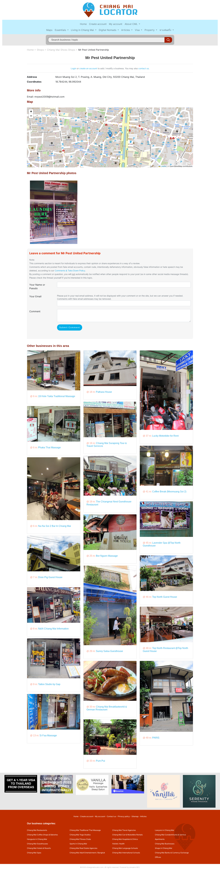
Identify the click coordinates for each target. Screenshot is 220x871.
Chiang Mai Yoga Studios (80, 835)
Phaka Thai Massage (49, 447)
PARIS (155, 737)
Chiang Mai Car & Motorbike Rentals (127, 835)
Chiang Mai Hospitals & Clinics (125, 839)
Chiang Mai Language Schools (125, 848)
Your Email (35, 296)
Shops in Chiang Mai (163, 848)
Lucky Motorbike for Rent (165, 436)
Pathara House (104, 392)
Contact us (111, 816)
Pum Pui (100, 761)
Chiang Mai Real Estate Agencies (83, 848)
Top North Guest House (164, 597)
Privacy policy (124, 816)
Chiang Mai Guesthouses (37, 844)
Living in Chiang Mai (83, 29)
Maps (49, 29)
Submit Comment (69, 327)
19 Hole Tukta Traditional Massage (56, 396)
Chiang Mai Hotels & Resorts (39, 848)
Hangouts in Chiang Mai (37, 839)
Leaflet (163, 166)
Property (150, 29)
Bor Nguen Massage (107, 556)
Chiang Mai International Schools (126, 853)
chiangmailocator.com (95, 867)
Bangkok (101, 853)
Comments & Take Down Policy (70, 270)
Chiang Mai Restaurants (37, 830)
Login (73, 68)
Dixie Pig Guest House (50, 577)
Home (83, 23)
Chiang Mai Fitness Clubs (80, 839)
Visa (137, 29)
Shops (40, 49)
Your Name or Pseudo (37, 286)
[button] (110, 134)
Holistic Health (118, 844)
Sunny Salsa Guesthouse (109, 651)
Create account (98, 23)
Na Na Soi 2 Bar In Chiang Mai (54, 526)
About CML (131, 23)
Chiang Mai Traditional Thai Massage (85, 830)
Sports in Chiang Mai (78, 844)
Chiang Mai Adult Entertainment (83, 853)
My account (115, 23)
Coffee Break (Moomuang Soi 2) (169, 491)
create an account (88, 68)
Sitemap (135, 816)
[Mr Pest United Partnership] (53, 212)
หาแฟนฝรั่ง (166, 29)
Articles (126, 29)
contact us (143, 68)
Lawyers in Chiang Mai (164, 830)
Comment (34, 311)
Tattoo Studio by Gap (49, 684)
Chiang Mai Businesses (164, 844)
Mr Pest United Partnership (93, 49)
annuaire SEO (134, 867)
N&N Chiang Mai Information (53, 628)
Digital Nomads (108, 29)
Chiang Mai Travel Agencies (124, 830)
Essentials (61, 29)
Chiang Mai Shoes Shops (61, 49)
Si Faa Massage (48, 735)
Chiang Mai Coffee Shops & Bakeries (42, 835)
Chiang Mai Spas (34, 853)
